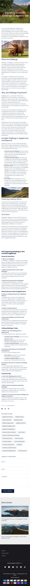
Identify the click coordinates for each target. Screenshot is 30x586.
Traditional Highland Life (9, 450)
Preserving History (7, 438)
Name (3, 461)
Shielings (19, 444)
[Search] (24, 4)
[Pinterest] (20, 567)
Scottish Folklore (7, 441)
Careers (3, 555)
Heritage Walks (18, 420)
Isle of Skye (22, 432)
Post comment (7, 491)
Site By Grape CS (15, 577)
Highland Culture (20, 423)
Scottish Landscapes (8, 444)
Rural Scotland (19, 438)
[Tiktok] (24, 567)
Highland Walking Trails (9, 426)
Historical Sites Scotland (9, 432)
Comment (4, 476)
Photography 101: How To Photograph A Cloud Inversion (14, 519)
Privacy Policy (5, 553)
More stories (6, 502)
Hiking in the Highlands (8, 429)
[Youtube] (13, 567)
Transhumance (22, 450)
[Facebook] (9, 567)
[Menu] (2, 4)
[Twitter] (5, 567)
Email (3, 469)
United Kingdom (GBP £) (13, 563)
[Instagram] (17, 567)
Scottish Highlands (19, 441)
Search (3, 550)
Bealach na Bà (19, 417)
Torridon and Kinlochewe (9, 447)
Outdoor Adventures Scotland (11, 435)
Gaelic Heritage (7, 420)
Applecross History (8, 417)
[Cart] (27, 4)
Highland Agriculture (8, 423)
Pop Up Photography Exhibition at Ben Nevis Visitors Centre (13, 537)
